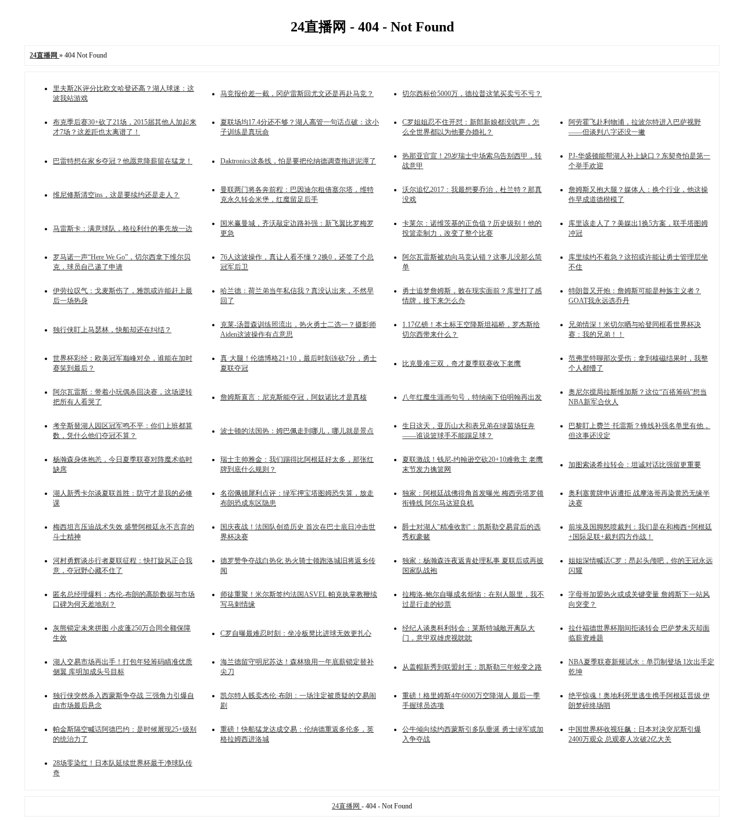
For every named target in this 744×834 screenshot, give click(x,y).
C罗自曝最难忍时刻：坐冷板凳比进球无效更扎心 (295, 633)
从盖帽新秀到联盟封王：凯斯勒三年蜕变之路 (472, 667)
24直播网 (347, 806)
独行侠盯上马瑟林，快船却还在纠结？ (112, 330)
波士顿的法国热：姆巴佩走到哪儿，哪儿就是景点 (297, 431)
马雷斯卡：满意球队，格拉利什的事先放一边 (122, 228)
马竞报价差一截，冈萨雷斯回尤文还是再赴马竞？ (297, 94)
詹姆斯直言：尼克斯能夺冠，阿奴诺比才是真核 (293, 397)
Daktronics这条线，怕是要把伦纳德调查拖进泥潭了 (298, 161)
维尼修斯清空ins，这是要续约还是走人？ (116, 195)
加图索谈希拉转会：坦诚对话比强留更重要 (634, 465)
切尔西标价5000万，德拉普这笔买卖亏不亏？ (472, 94)
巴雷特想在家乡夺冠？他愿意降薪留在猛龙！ (122, 161)
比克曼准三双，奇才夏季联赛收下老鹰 (461, 363)
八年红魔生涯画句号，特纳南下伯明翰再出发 (472, 397)
